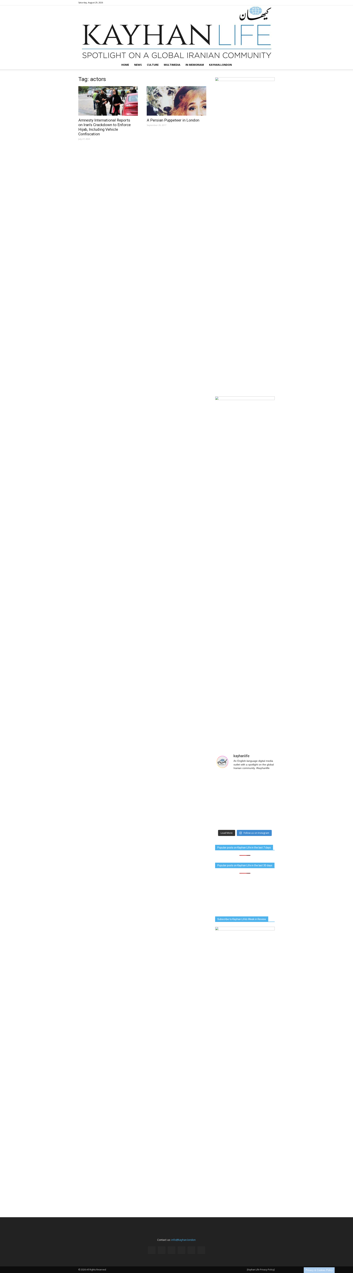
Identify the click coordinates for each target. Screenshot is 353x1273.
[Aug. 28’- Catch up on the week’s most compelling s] (229, 819)
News (138, 64)
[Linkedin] (253, 2)
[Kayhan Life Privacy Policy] (261, 1269)
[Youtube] (272, 2)
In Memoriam (195, 64)
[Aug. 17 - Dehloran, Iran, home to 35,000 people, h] (229, 782)
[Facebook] (241, 2)
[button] (270, 64)
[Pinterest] (260, 2)
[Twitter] (266, 2)
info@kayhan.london (183, 1240)
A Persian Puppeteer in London (173, 120)
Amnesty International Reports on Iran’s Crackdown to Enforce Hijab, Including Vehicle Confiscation (104, 127)
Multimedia (172, 64)
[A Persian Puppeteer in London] (176, 101)
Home (125, 64)
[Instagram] (247, 2)
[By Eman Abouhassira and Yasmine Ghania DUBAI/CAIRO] (260, 801)
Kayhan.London (220, 64)
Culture (153, 64)
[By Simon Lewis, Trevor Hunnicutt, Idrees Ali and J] (260, 782)
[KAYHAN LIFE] (176, 32)
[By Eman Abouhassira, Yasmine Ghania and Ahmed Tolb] (229, 801)
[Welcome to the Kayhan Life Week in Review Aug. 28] (260, 819)
